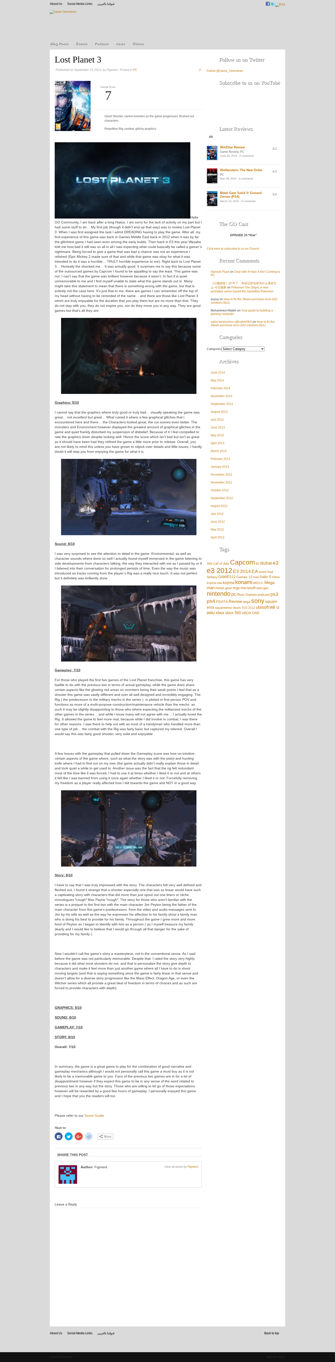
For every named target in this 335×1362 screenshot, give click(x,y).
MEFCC (258, 582)
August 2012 (219, 506)
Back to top (271, 1333)
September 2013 (222, 404)
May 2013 (217, 435)
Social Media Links (79, 3)
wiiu (211, 612)
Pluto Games (247, 595)
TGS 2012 (248, 607)
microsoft (248, 588)
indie (219, 583)
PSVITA (222, 602)
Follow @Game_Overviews (225, 71)
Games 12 (244, 577)
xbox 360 (233, 613)
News (120, 43)
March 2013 (219, 451)
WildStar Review (232, 147)
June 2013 (218, 427)
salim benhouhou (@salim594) (231, 322)
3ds (209, 563)
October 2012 (220, 490)
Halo (256, 577)
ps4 (211, 601)
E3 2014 (242, 571)
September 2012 (222, 498)
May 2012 (217, 529)
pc (233, 594)
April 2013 (217, 443)
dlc (257, 563)
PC (135, 70)
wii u (274, 607)
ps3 (274, 594)
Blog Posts (59, 43)
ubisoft (262, 607)
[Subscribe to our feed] (280, 4)
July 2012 (217, 514)
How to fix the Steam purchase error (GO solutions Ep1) (243, 323)
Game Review (229, 152)
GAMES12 (226, 577)
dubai (266, 563)
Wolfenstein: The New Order (241, 170)
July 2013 (217, 419)
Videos (137, 43)
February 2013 (220, 459)
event (263, 572)
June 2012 (218, 521)
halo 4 (265, 577)
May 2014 (217, 380)
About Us (56, 3)
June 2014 (218, 372)
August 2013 (219, 412)
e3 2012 (219, 570)
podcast (264, 595)
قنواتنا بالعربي (105, 3)
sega (246, 602)
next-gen (262, 588)
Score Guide (94, 1115)
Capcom (242, 562)
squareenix (223, 608)
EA (255, 571)
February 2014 (220, 388)
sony (257, 600)
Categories (214, 349)
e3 (276, 563)
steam (237, 607)
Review (235, 601)
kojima (228, 583)
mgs (236, 588)
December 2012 (221, 474)
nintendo (219, 593)
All (211, 137)
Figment (192, 1166)
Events (81, 43)
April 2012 (217, 537)
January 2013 (220, 466)
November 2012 (221, 482)
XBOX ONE (250, 613)
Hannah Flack (220, 271)
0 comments (246, 155)
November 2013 (221, 396)
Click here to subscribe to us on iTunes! (233, 248)
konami (243, 582)
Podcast (101, 43)
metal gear (223, 588)
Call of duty (221, 563)
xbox (220, 612)
